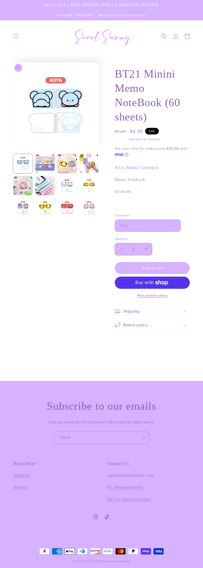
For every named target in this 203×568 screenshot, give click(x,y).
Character (122, 215)
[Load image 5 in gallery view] (23, 186)
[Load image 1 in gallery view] (23, 163)
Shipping (121, 139)
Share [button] (125, 206)
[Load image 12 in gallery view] (89, 208)
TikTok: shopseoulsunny (129, 499)
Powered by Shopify (117, 561)
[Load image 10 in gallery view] (45, 208)
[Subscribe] (143, 437)
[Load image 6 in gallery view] (45, 186)
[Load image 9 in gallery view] (23, 208)
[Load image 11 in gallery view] (67, 208)
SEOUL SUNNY (94, 561)
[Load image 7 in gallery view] (67, 186)
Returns (20, 487)
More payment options (152, 295)
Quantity (121, 239)
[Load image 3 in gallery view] (67, 163)
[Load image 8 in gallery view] (89, 186)
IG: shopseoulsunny (125, 487)
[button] (16, 36)
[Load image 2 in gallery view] (45, 163)
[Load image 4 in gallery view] (89, 163)
